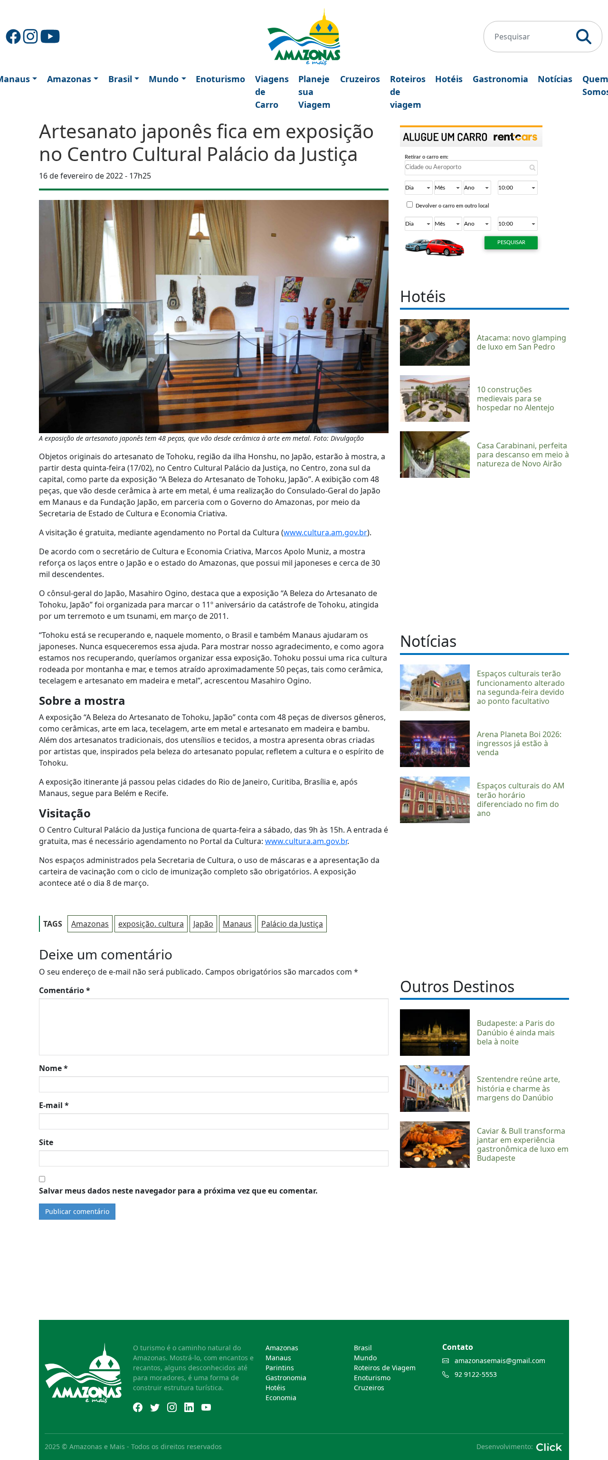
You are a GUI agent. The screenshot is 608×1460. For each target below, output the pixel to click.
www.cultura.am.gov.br (325, 532)
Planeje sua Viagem (314, 91)
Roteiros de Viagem (385, 1367)
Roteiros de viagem (408, 91)
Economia (281, 1397)
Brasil (120, 79)
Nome (53, 1068)
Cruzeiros (360, 79)
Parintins (280, 1367)
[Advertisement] (484, 553)
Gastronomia (500, 79)
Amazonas (69, 79)
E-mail (54, 1105)
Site (46, 1142)
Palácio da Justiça (292, 924)
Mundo (164, 79)
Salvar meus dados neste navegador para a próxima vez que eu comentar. (178, 1190)
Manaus (237, 924)
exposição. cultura (151, 924)
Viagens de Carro (272, 91)
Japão (203, 924)
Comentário (64, 990)
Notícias (555, 79)
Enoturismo (220, 79)
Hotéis (449, 79)
